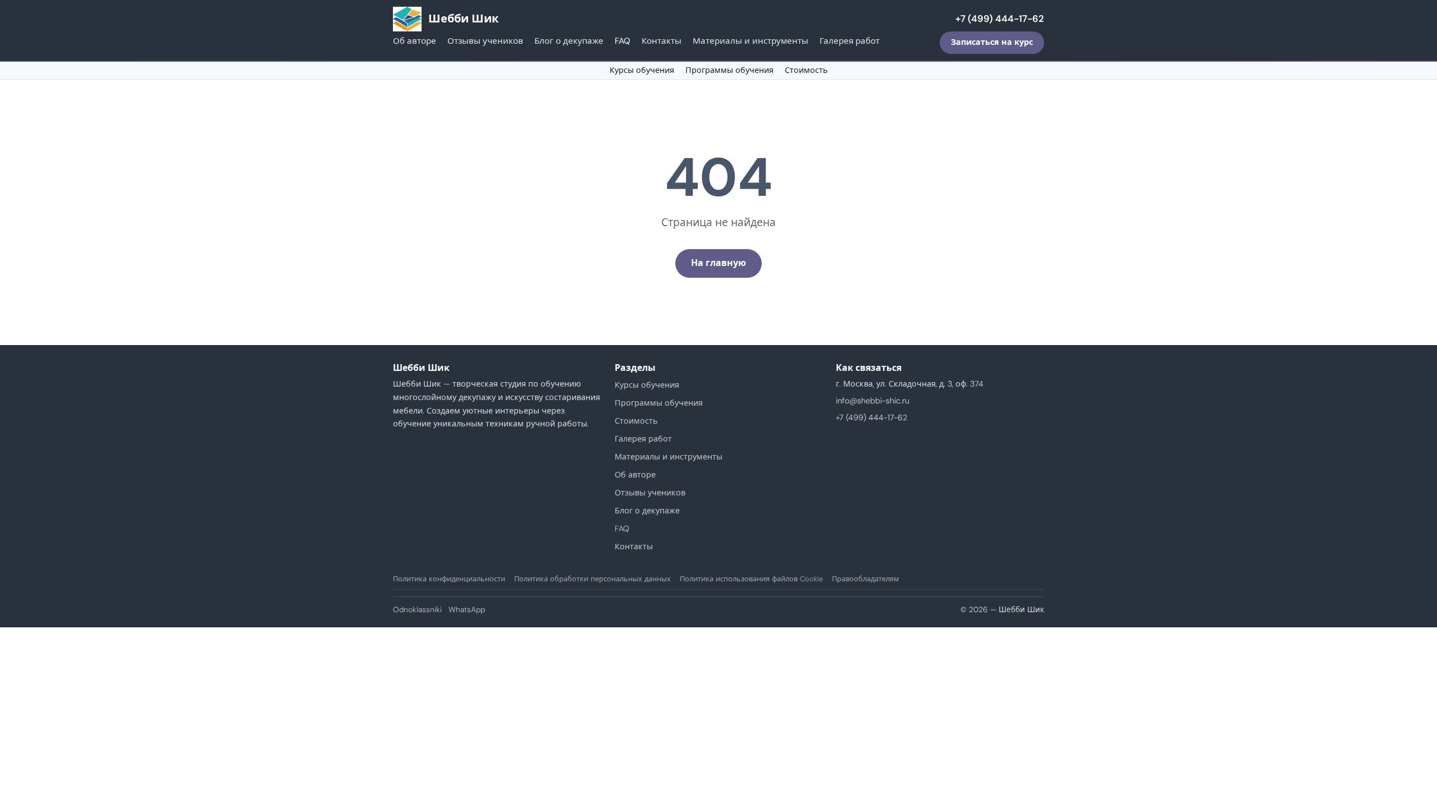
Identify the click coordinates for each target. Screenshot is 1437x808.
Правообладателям (865, 579)
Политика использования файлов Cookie (751, 579)
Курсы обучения (642, 70)
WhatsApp (467, 609)
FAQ (622, 41)
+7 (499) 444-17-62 (999, 18)
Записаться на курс (992, 42)
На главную (718, 263)
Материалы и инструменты (750, 41)
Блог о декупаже (568, 41)
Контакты (661, 41)
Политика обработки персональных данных (592, 579)
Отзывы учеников (485, 41)
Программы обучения (729, 70)
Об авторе (414, 41)
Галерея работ (850, 41)
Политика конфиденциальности (449, 579)
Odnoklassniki (417, 609)
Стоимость (806, 70)
